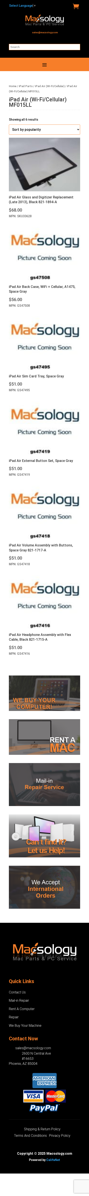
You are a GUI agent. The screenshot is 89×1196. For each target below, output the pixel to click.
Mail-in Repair (19, 1000)
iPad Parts (26, 86)
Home (12, 86)
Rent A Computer (22, 1009)
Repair (14, 1017)
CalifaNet (53, 1160)
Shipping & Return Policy (42, 1129)
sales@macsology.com (45, 32)
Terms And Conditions (30, 1136)
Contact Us (17, 992)
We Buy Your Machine (25, 1026)
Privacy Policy (59, 1136)
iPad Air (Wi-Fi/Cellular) (50, 86)
